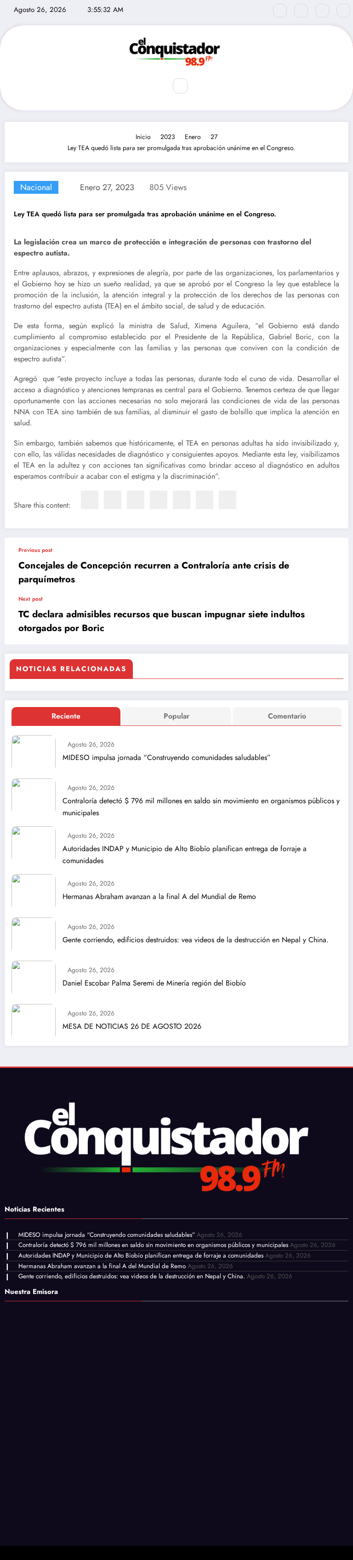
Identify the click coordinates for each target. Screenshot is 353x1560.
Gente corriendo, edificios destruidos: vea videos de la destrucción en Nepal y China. (196, 939)
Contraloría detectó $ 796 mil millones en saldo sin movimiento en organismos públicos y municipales (201, 806)
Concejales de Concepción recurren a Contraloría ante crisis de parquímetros (153, 572)
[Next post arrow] (332, 620)
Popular (176, 716)
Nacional (36, 187)
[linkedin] (135, 500)
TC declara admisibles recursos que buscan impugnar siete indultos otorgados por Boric (161, 621)
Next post (30, 599)
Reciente (65, 716)
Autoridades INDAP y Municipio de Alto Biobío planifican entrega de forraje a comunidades (185, 854)
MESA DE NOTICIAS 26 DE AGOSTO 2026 (132, 1026)
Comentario (287, 716)
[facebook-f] (280, 10)
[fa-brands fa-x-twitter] (301, 10)
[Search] (180, 85)
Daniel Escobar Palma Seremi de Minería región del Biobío (154, 983)
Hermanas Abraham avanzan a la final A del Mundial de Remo (159, 896)
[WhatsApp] (204, 500)
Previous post (35, 550)
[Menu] (153, 86)
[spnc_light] (200, 86)
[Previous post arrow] (332, 566)
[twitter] (112, 500)
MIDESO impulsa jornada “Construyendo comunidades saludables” (167, 757)
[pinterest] (181, 500)
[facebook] (89, 500)
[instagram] (322, 10)
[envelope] (158, 500)
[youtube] (343, 10)
